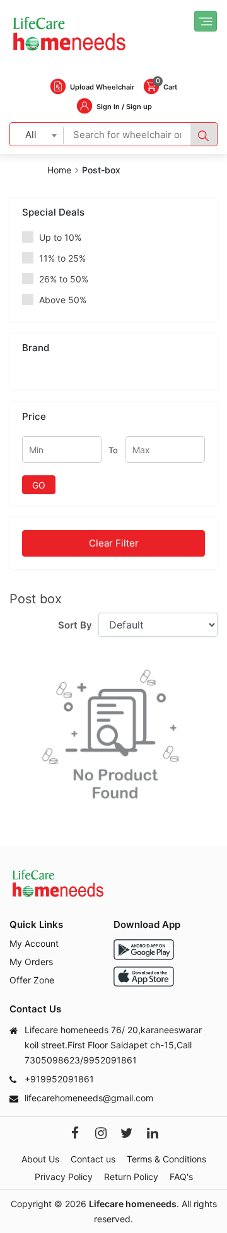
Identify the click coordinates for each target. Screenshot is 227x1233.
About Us (40, 1159)
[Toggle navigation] (205, 21)
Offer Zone (31, 980)
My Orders (31, 961)
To (113, 450)
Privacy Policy (64, 1176)
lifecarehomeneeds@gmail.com (89, 1097)
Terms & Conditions (166, 1159)
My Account (34, 943)
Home (59, 170)
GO (38, 485)
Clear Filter (114, 543)
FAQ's (181, 1176)
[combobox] (37, 134)
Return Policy (131, 1176)
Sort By (75, 625)
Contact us (93, 1159)
